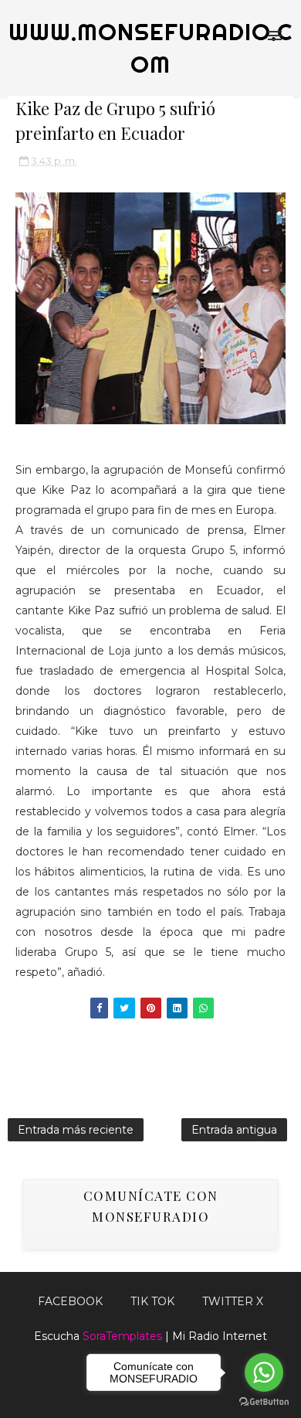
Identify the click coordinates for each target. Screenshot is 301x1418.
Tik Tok (152, 1301)
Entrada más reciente (76, 1130)
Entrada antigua (234, 1130)
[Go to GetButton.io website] (264, 1402)
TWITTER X (232, 1301)
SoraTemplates (122, 1336)
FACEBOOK (70, 1301)
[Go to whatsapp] (264, 1372)
